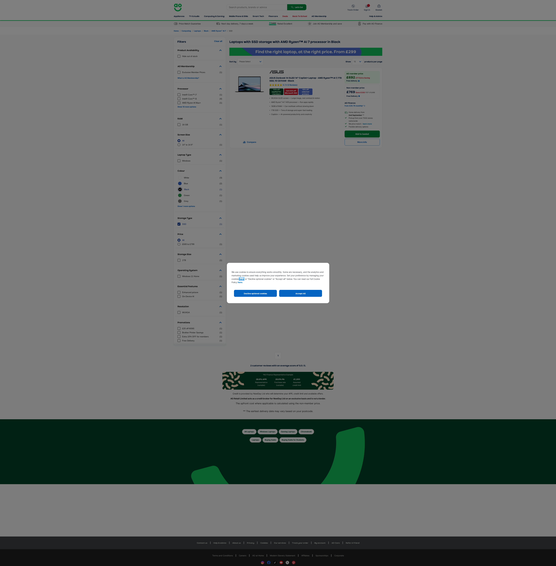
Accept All (301, 293)
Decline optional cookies (255, 293)
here (241, 279)
